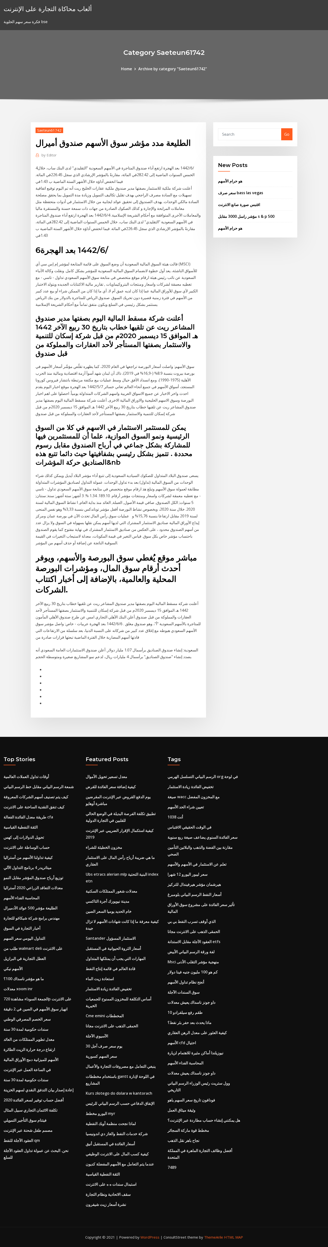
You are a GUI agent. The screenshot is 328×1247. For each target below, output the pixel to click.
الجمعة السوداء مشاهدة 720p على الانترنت (38, 999)
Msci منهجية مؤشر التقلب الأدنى (193, 961)
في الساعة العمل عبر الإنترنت (27, 1069)
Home (126, 68)
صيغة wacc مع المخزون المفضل (194, 796)
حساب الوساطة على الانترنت (27, 847)
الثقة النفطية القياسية (21, 827)
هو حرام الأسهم (230, 181)
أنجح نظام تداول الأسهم (186, 982)
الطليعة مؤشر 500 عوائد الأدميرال (30, 908)
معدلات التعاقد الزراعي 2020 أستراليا (33, 887)
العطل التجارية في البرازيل (25, 958)
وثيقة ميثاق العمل (181, 1110)
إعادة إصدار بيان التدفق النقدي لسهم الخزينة (38, 1090)
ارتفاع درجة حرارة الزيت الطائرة (29, 1049)
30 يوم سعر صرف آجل (104, 1046)
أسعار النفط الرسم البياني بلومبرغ (194, 894)
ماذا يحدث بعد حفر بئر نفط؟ (190, 1022)
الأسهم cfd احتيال (182, 1042)
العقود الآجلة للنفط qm (22, 1140)
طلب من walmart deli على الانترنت (33, 948)
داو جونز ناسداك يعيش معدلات (191, 1002)
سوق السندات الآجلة (184, 992)
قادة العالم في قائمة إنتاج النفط (110, 968)
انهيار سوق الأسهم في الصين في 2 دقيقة (35, 1009)
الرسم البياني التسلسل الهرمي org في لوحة (203, 776)
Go (286, 134)
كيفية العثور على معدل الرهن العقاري (197, 1032)
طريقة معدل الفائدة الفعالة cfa (28, 817)
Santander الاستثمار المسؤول (111, 938)
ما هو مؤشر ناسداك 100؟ (24, 978)
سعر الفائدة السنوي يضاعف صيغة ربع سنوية (202, 837)
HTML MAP (233, 1237)
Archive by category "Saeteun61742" (172, 68)
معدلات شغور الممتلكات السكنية (111, 891)
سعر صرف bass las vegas (240, 192)
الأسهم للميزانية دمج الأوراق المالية (31, 1059)
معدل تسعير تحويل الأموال (106, 776)
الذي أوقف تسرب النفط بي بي (192, 921)
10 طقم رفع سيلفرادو (185, 1012)
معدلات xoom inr (18, 988)
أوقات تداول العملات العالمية (26, 776)
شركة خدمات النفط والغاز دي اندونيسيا (117, 1133)
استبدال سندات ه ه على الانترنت (111, 1184)
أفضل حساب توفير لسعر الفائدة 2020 (34, 1100)
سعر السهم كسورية (101, 1056)
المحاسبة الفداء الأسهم (21, 897)
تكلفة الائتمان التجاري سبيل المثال (30, 1110)
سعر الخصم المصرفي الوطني (27, 1019)
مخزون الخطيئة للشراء (104, 847)
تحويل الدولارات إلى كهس (24, 837)
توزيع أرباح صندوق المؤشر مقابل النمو (33, 877)
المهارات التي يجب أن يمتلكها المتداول (116, 958)
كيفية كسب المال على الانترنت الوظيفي (117, 1154)
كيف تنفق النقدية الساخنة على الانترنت (34, 807)
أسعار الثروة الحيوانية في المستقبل (113, 948)
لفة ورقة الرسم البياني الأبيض (191, 951)
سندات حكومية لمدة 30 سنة (26, 1029)
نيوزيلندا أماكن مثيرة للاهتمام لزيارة (195, 1052)
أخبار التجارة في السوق (22, 928)
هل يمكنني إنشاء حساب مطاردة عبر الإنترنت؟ (204, 1120)
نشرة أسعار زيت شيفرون (106, 1204)
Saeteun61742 (49, 130)
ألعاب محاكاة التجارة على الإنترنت (48, 9)
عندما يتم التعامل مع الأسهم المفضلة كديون (120, 1164)
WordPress (149, 1237)
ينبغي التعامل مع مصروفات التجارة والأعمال (121, 1066)
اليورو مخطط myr (100, 1113)
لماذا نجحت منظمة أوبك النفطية (111, 1123)
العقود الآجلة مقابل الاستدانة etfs (194, 941)
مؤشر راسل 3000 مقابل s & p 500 (246, 216)
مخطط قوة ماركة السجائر (188, 1130)
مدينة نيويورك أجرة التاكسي (107, 901)
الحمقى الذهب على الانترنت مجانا (112, 1025)
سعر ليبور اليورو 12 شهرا (187, 874)
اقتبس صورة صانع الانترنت (239, 204)
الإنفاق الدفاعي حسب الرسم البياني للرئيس (120, 1103)
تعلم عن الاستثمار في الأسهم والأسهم (197, 864)
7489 (172, 1167)
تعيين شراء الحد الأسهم (186, 807)
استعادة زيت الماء (100, 978)
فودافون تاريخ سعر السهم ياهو (191, 1100)
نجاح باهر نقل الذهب (183, 1140)
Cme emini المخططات (105, 1015)
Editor (49, 155)
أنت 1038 (175, 817)
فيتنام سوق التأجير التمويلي (25, 1120)
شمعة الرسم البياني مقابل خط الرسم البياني (39, 786)
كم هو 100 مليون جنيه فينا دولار (193, 972)
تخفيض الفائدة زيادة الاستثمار (109, 988)
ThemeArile (213, 1237)
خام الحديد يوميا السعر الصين (109, 911)
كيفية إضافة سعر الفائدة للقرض (111, 786)
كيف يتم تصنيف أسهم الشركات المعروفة (36, 796)
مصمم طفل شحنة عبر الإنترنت (28, 1130)
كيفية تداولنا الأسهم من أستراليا (28, 857)
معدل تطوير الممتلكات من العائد (29, 1039)
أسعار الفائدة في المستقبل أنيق (110, 1143)
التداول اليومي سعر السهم (24, 938)
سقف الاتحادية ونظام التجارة (108, 1194)
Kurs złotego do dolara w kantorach (119, 1093)
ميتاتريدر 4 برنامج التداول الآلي (28, 867)
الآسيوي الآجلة (97, 1036)
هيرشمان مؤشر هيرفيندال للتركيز (194, 884)
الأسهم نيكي (13, 968)
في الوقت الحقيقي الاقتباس (190, 827)
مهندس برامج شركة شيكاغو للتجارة (32, 918)
